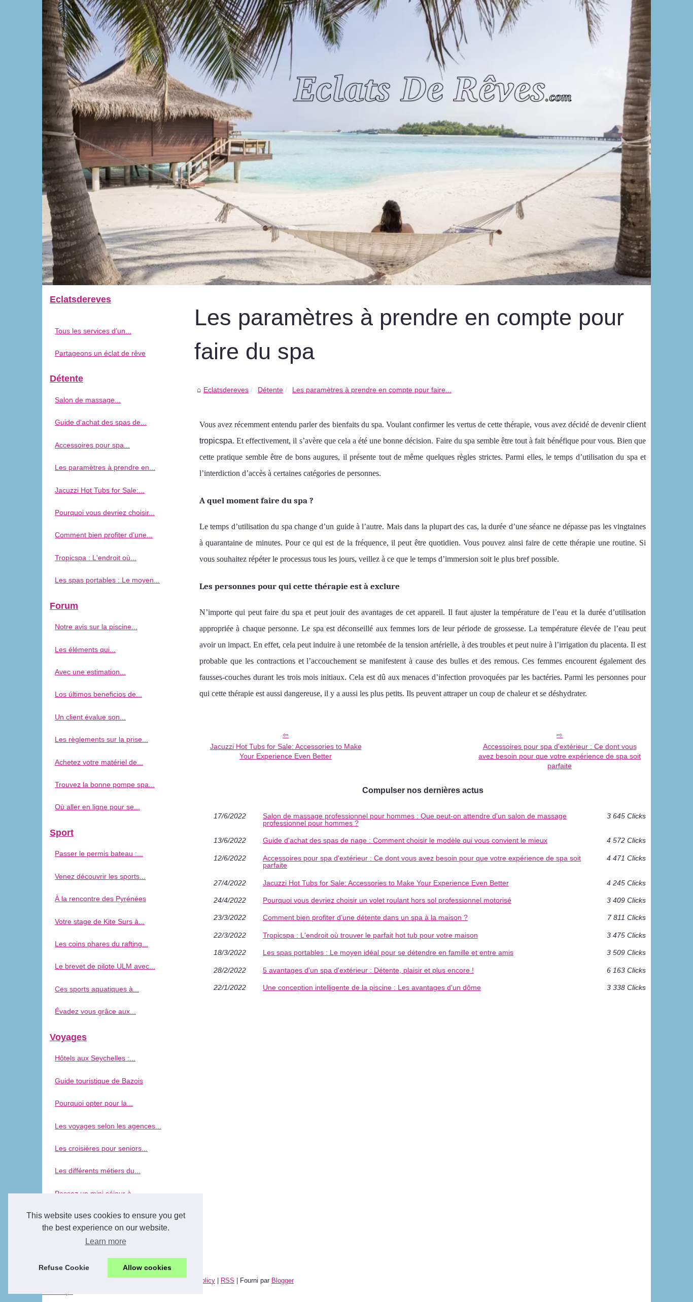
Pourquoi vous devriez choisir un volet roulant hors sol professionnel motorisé (387, 900)
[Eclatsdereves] (346, 142)
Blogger (282, 1280)
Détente (270, 390)
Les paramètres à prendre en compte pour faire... (372, 390)
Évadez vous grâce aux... (95, 1011)
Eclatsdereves (226, 390)
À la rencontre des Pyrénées (100, 899)
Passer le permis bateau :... (99, 853)
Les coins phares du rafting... (101, 944)
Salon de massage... (88, 400)
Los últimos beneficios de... (98, 694)
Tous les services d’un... (93, 331)
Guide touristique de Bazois (99, 1081)
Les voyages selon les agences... (108, 1126)
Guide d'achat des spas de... (101, 422)
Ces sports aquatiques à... (97, 989)
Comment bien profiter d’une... (104, 535)
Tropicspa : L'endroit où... (95, 558)
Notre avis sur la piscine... (96, 627)
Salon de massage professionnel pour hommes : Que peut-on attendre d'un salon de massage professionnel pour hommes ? (415, 819)
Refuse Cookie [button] (64, 1267)
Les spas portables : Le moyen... (107, 580)
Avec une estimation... (90, 672)
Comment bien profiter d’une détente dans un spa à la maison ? (365, 917)
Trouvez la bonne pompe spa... (105, 784)
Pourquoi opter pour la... (94, 1103)
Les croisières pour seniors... (101, 1148)
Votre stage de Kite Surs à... (100, 921)
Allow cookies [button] (147, 1267)
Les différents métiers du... (98, 1171)
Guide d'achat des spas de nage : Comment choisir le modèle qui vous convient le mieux (405, 840)
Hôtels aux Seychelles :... (95, 1058)
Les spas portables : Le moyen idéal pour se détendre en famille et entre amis (388, 952)
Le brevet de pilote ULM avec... (105, 966)
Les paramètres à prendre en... (105, 467)
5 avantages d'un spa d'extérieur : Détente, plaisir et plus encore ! (368, 970)
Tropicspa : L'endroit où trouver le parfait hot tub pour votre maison (370, 935)
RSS (227, 1280)
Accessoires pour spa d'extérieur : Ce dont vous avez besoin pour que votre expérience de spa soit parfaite (559, 755)
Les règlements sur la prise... (101, 739)
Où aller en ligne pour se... (97, 807)
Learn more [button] (105, 1241)
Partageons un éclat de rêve (100, 353)
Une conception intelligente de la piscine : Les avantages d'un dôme (372, 987)
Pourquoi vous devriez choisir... (105, 512)
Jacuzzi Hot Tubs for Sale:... (100, 490)
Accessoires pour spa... (92, 445)
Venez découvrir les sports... (100, 876)
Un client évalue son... (90, 717)
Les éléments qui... (85, 649)
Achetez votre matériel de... (99, 762)
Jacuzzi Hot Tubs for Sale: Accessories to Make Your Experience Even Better (286, 751)
